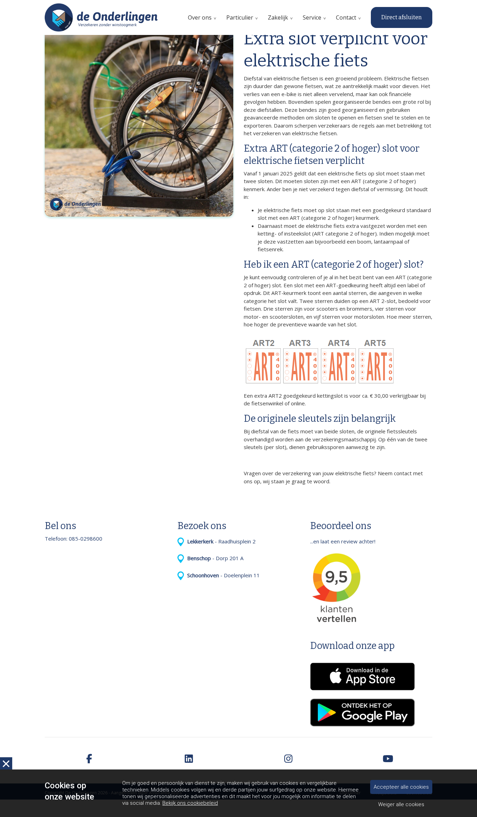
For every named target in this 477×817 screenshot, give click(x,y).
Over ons (200, 17)
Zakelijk (278, 17)
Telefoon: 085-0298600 (73, 538)
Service (312, 17)
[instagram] (288, 759)
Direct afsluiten (401, 17)
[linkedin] (188, 759)
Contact (346, 17)
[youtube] (387, 759)
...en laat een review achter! (342, 541)
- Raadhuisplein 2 (220, 541)
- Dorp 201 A (213, 558)
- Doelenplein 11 (222, 575)
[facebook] (89, 759)
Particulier (239, 17)
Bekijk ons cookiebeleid (190, 803)
